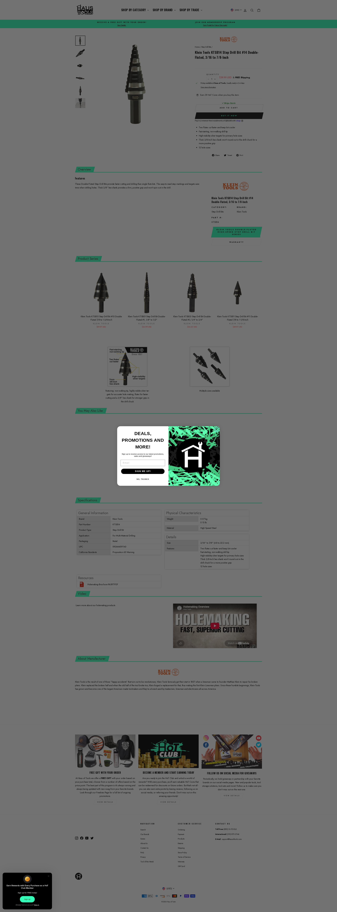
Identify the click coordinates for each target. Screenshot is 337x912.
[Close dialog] (217, 429)
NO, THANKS (143, 479)
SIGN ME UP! (143, 471)
